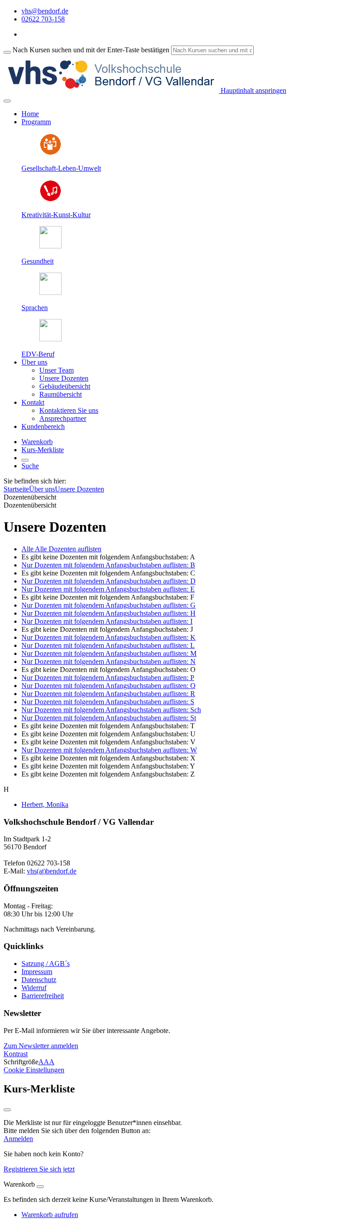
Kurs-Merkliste (42, 449)
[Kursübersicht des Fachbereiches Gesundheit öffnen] (50, 246)
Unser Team (56, 370)
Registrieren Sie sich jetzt (39, 1169)
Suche (30, 466)
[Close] (40, 1186)
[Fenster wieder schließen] (7, 1109)
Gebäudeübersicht (64, 386)
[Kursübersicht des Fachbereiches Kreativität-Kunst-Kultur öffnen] (50, 199)
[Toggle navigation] (7, 101)
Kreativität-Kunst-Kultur (56, 214)
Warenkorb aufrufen (49, 1214)
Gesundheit (37, 261)
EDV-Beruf (37, 354)
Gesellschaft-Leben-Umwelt (61, 168)
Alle (61, 549)
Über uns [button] (34, 362)
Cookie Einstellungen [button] (34, 1070)
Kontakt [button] (32, 402)
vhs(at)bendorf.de (51, 871)
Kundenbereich (43, 426)
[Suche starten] (7, 52)
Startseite (16, 489)
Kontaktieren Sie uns (68, 410)
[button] (41, 1046)
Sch (111, 710)
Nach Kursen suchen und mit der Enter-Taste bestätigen (91, 50)
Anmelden (18, 1138)
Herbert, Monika (44, 804)
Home (30, 114)
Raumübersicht (60, 394)
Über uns (42, 489)
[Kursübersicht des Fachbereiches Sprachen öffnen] (50, 292)
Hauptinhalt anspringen (252, 90)
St (108, 718)
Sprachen (34, 307)
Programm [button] (36, 122)
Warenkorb (37, 441)
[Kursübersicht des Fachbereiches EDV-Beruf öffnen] (50, 339)
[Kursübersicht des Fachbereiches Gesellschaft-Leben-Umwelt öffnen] (50, 153)
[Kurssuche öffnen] (25, 460)
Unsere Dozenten (63, 378)
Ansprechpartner (62, 418)
